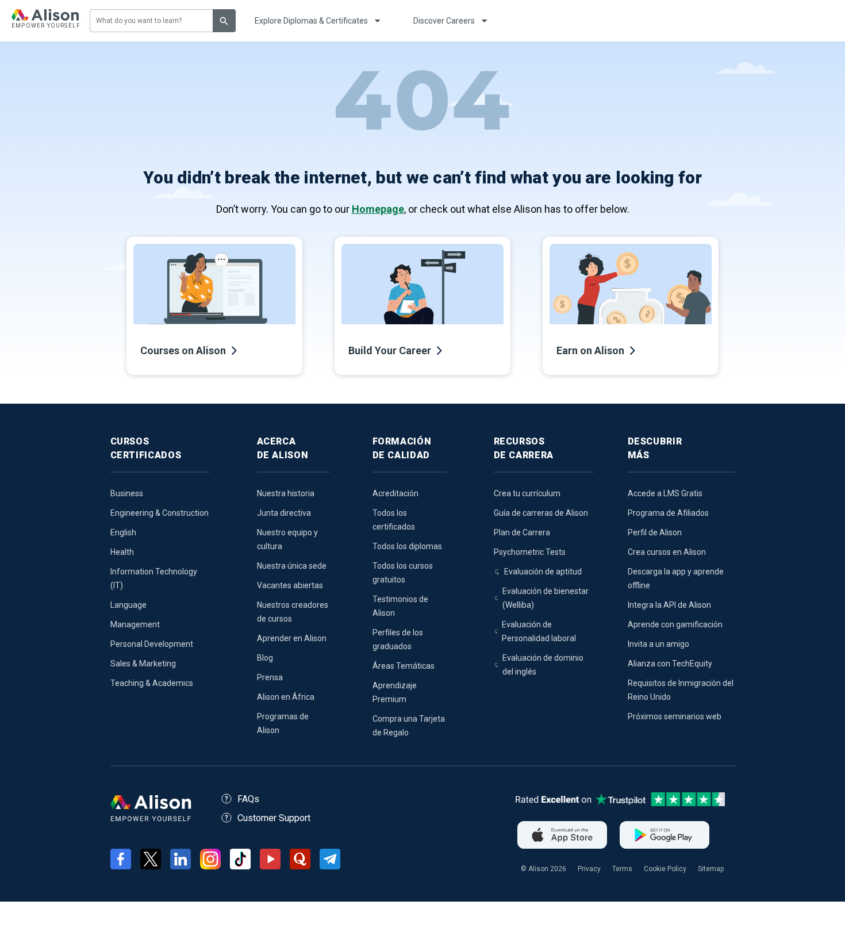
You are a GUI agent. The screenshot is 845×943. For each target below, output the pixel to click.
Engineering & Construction (159, 513)
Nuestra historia (285, 493)
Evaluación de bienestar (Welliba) (545, 598)
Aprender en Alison (292, 638)
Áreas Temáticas (403, 665)
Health (122, 552)
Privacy (589, 869)
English (123, 532)
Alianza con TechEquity (670, 663)
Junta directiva (284, 513)
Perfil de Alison (655, 532)
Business (126, 493)
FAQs (248, 798)
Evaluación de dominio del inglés (542, 664)
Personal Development (151, 644)
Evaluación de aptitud (543, 571)
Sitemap (711, 869)
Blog (265, 657)
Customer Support (273, 817)
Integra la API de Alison (669, 605)
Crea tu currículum (527, 493)
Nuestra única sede (292, 565)
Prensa (270, 677)
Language (128, 605)
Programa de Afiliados (668, 513)
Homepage (378, 209)
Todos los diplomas (407, 546)
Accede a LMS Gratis (665, 493)
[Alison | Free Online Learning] (45, 20)
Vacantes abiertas (290, 585)
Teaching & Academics (151, 683)
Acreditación (395, 493)
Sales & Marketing (143, 663)
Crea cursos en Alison (667, 552)
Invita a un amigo (658, 644)
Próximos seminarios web (674, 716)
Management (135, 624)
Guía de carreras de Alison (541, 513)
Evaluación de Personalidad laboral (539, 631)
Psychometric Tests (530, 552)
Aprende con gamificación (675, 624)
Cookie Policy (665, 869)
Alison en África (285, 697)
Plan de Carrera (522, 532)
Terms (622, 869)
